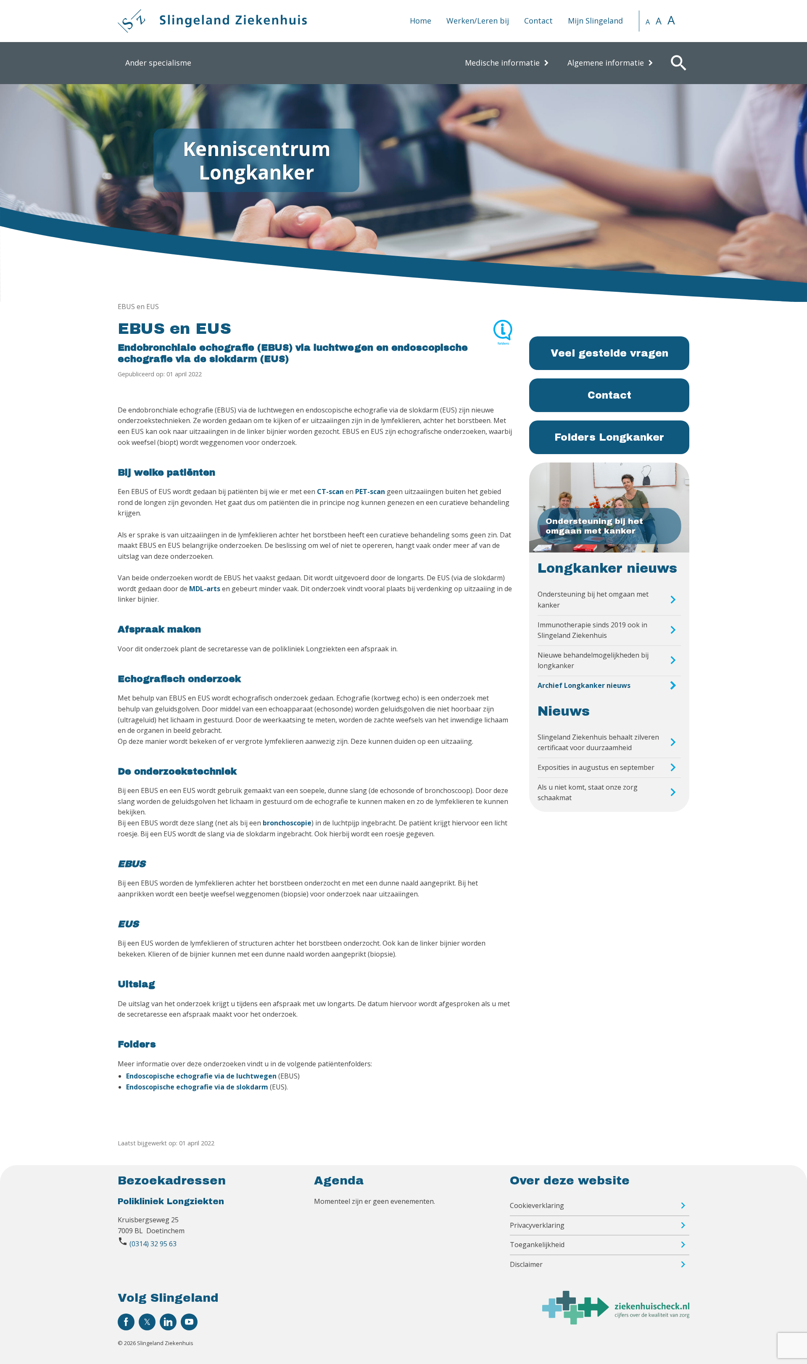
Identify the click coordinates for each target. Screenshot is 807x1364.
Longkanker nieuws (607, 568)
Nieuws (564, 711)
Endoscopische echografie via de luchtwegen (201, 1076)
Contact (538, 21)
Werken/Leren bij (477, 21)
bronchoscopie (287, 822)
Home (420, 21)
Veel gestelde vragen (609, 353)
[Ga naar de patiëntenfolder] (502, 336)
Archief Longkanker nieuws (584, 685)
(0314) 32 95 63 (153, 1243)
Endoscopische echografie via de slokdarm (197, 1087)
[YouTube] (189, 1322)
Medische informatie (502, 63)
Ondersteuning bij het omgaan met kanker (593, 599)
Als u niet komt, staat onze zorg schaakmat (588, 792)
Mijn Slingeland (595, 21)
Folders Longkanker (609, 437)
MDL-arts (204, 588)
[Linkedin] (168, 1322)
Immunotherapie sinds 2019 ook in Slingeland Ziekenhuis (592, 630)
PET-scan (370, 491)
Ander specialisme (158, 63)
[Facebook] (126, 1322)
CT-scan (330, 491)
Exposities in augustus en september (596, 767)
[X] (147, 1322)
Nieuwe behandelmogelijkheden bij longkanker (593, 660)
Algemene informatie (605, 63)
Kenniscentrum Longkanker (256, 160)
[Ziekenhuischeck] (615, 1322)
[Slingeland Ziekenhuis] (212, 21)
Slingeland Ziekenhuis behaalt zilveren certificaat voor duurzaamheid (598, 742)
